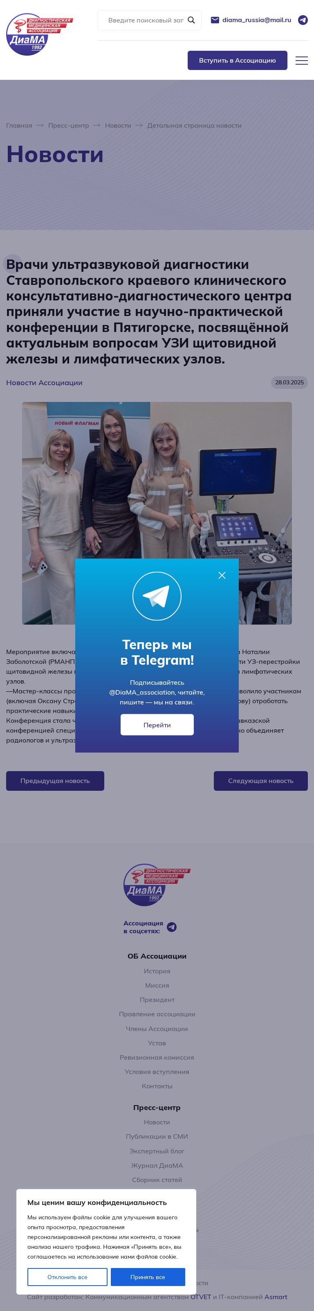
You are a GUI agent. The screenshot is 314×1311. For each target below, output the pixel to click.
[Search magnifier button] (191, 20)
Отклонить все (67, 1277)
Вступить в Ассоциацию (237, 60)
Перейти (157, 725)
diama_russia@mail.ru (257, 20)
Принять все (147, 1277)
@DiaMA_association (142, 692)
